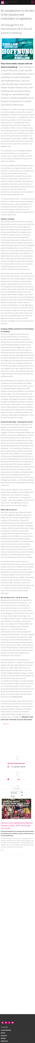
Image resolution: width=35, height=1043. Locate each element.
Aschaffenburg (6, 1030)
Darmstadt (4, 1041)
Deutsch (6, 724)
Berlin (3, 1033)
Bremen (3, 1038)
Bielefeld (4, 1035)
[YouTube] (12, 1023)
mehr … (3, 850)
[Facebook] (9, 1023)
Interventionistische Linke (17, 763)
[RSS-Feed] (2, 1023)
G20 (18, 779)
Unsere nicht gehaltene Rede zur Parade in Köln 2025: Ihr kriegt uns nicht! (17, 825)
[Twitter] (6, 1023)
